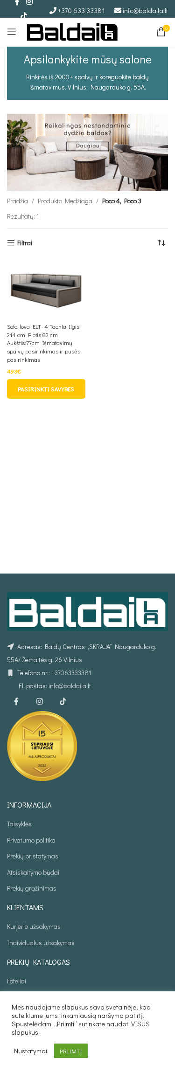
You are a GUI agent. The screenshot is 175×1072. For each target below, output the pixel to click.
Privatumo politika (31, 840)
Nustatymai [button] (30, 1051)
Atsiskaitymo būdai (33, 872)
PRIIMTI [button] (71, 1051)
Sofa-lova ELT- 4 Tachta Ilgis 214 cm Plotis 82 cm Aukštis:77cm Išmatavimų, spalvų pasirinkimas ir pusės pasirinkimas (43, 343)
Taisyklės (19, 823)
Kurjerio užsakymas (34, 926)
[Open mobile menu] (11, 31)
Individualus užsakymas (41, 942)
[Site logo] (72, 30)
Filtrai (24, 243)
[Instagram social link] (39, 701)
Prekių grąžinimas (31, 888)
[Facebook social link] (16, 701)
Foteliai (16, 980)
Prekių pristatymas (32, 855)
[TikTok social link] (23, 16)
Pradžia (17, 200)
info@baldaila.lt (145, 10)
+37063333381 (71, 672)
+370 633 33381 (81, 10)
